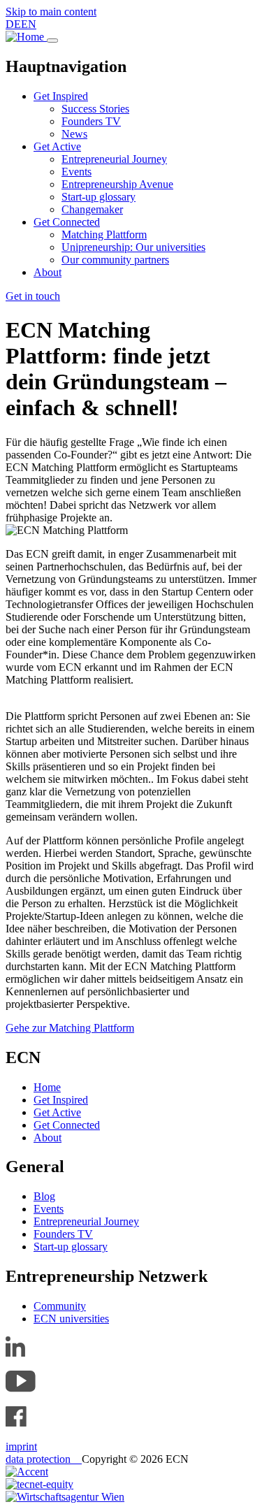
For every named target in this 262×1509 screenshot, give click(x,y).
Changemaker (92, 209)
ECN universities (71, 1318)
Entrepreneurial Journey (114, 159)
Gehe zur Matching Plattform (70, 1028)
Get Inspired (61, 96)
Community (60, 1306)
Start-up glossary (98, 197)
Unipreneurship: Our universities (133, 247)
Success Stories (95, 109)
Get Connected (67, 222)
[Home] (26, 37)
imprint (21, 1446)
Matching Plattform (104, 234)
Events (76, 172)
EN (28, 24)
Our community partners (115, 260)
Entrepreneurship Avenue (117, 184)
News (74, 134)
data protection (44, 1459)
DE (13, 24)
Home (47, 1087)
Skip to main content (51, 11)
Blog (44, 1196)
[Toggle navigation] (52, 40)
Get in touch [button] (33, 296)
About (47, 272)
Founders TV (91, 121)
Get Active (57, 146)
